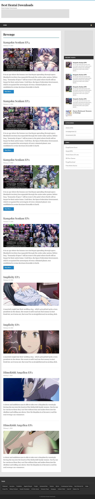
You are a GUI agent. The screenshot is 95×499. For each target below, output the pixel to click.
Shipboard (5, 486)
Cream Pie (5, 489)
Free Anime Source (71, 165)
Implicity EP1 (11, 324)
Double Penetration (25, 489)
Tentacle (52, 486)
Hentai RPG (69, 151)
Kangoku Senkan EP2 (16, 159)
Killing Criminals (14, 489)
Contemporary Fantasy (66, 486)
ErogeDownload (70, 162)
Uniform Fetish (61, 489)
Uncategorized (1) (71, 131)
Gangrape (53, 489)
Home (5, 25)
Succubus (11, 486)
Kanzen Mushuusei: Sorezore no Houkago (82, 111)
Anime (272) (69, 128)
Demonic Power (45, 489)
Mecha (57, 486)
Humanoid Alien (44, 486)
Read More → (8, 91)
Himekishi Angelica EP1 (17, 425)
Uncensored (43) (71, 135)
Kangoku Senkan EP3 (16, 101)
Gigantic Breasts (28, 486)
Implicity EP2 (11, 277)
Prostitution (19, 486)
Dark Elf (69, 489)
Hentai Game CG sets (72, 154)
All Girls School (35, 489)
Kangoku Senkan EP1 (16, 218)
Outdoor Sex (76, 489)
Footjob (36, 486)
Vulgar (86, 486)
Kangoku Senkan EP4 (16, 42)
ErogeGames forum (71, 147)
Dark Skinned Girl (78, 486)
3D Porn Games (70, 158)
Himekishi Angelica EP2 (18, 372)
